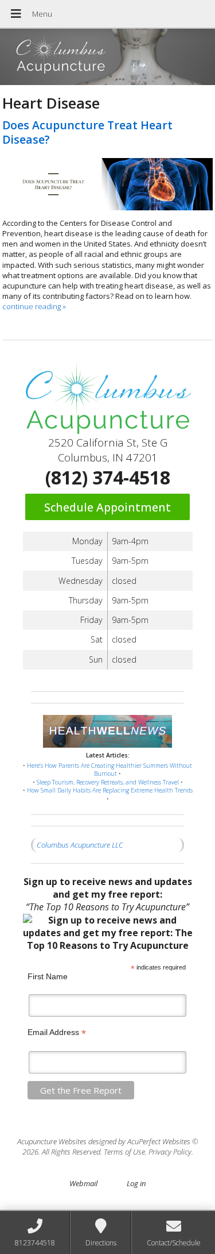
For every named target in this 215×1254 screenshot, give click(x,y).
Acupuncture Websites (52, 1141)
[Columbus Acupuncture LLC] (107, 58)
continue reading (34, 306)
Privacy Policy (169, 1152)
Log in (136, 1183)
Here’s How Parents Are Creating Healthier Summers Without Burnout (109, 769)
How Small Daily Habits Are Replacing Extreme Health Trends (110, 790)
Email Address (57, 1032)
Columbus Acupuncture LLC (80, 845)
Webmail (83, 1183)
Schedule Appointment (107, 507)
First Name (48, 976)
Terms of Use (124, 1152)
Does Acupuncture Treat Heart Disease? (87, 132)
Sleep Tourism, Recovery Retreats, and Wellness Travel (108, 782)
